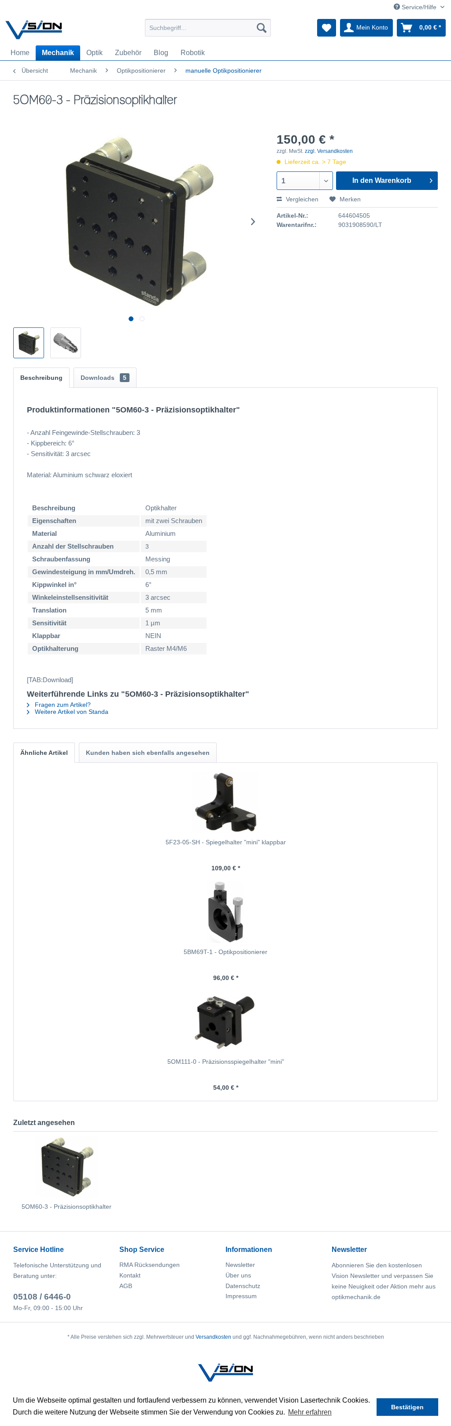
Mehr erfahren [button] (310, 1412)
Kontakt (129, 1275)
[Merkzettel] (326, 28)
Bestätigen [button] (407, 1407)
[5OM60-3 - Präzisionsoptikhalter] (66, 1167)
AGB (125, 1285)
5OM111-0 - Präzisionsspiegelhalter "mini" (225, 1061)
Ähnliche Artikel (44, 752)
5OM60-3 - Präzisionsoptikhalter (66, 1206)
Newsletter (240, 1264)
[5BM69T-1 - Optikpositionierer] (225, 912)
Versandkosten (213, 1337)
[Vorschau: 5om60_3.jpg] (28, 342)
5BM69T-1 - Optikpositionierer (225, 951)
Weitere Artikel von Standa (70, 711)
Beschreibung (41, 377)
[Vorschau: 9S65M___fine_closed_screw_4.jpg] (65, 342)
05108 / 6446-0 (42, 1296)
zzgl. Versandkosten (329, 151)
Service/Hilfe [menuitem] (419, 7)
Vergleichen (301, 199)
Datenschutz (243, 1285)
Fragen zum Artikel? (62, 704)
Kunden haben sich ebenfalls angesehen (148, 752)
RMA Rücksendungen (149, 1264)
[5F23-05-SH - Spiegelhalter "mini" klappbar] (225, 802)
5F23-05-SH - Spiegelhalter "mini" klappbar (226, 842)
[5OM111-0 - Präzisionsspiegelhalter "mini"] (225, 1022)
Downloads (103, 377)
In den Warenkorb (381, 180)
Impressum (241, 1296)
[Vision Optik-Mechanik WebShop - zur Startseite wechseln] (33, 30)
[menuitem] (208, 28)
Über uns (238, 1275)
